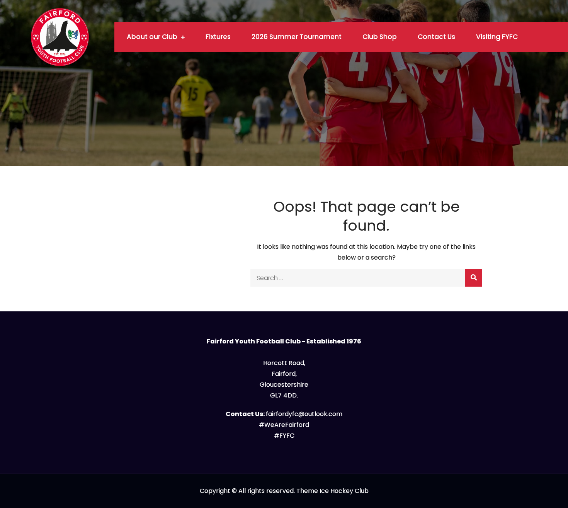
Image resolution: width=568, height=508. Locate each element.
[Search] (473, 278)
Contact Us (436, 36)
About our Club (152, 36)
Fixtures (218, 36)
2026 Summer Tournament (297, 36)
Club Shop (379, 36)
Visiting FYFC (497, 36)
